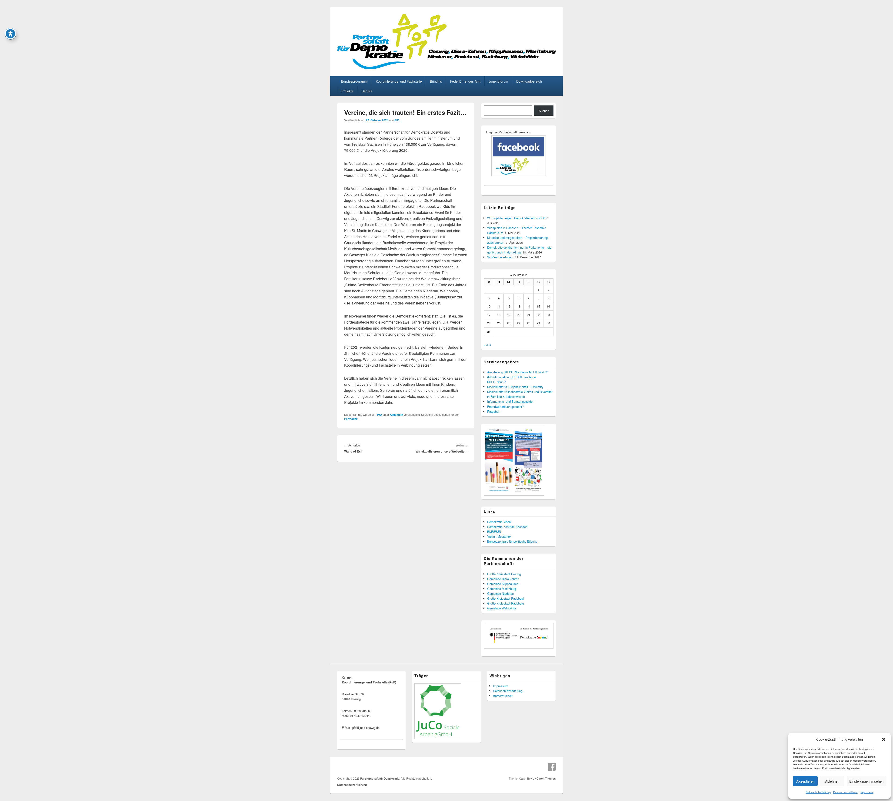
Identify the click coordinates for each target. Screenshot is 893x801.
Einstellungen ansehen (866, 781)
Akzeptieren (805, 781)
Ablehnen (832, 781)
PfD (396, 120)
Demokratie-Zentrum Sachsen (507, 526)
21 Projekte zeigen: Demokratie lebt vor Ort (516, 218)
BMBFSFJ (494, 531)
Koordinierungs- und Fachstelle (399, 81)
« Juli (487, 345)
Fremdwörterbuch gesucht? (505, 406)
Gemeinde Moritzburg (501, 588)
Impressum (867, 792)
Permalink (351, 419)
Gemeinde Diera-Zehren (503, 579)
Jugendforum (498, 81)
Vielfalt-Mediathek (499, 536)
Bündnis (436, 81)
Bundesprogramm (354, 81)
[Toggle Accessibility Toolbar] (10, 33)
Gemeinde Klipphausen (502, 583)
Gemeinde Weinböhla (501, 608)
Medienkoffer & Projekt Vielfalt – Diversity (515, 387)
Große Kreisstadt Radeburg (505, 603)
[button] (883, 739)
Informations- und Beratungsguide (510, 401)
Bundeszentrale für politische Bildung (512, 541)
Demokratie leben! (499, 522)
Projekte (347, 91)
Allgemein (396, 414)
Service (367, 91)
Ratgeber (493, 411)
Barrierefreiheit (503, 695)
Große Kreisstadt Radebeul (505, 598)
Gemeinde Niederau (500, 593)
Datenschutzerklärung (818, 792)
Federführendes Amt (465, 81)
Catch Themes (546, 778)
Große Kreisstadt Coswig (504, 574)
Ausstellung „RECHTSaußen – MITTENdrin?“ (517, 372)
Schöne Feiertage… (500, 257)
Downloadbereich (529, 81)
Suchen (544, 110)
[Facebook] (552, 767)
